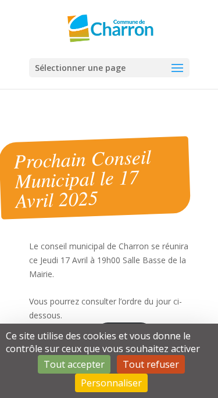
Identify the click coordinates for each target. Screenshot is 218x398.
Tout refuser (151, 364)
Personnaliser (111, 383)
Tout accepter (74, 364)
